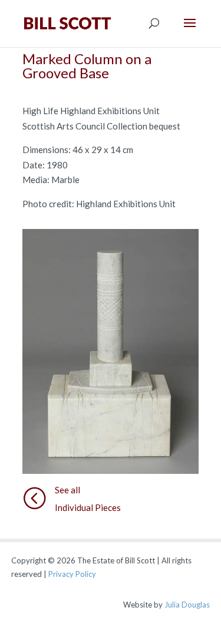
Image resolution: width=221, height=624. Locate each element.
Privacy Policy (72, 574)
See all (67, 489)
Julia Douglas (187, 604)
